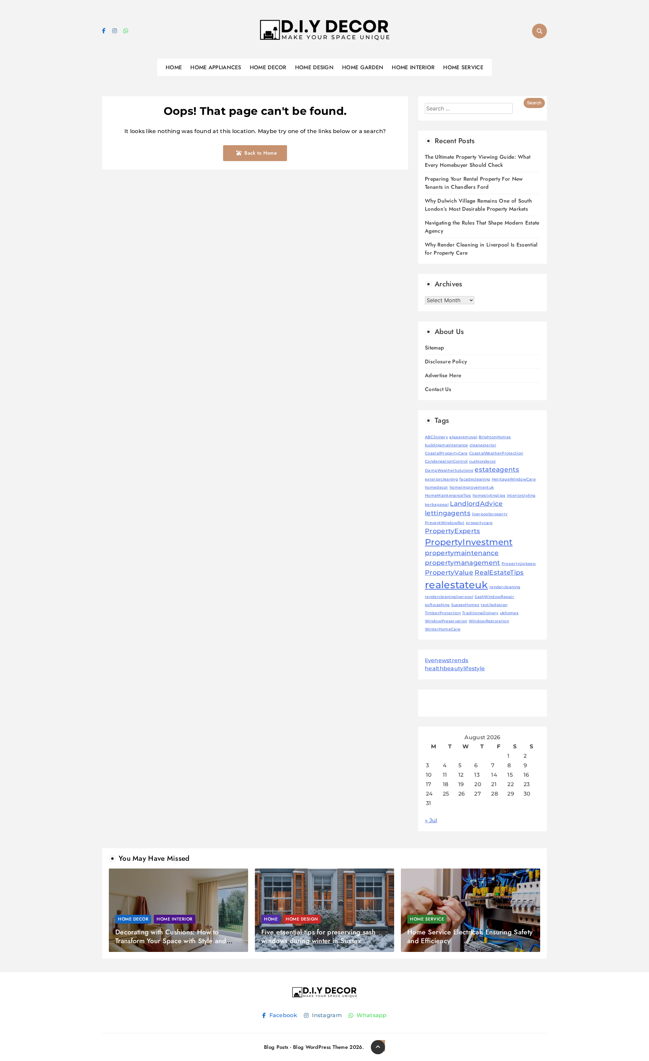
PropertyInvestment (468, 542)
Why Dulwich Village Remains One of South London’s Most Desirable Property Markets (478, 205)
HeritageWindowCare (514, 479)
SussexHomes (465, 605)
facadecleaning (474, 479)
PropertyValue (449, 572)
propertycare (479, 523)
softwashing (437, 605)
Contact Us (438, 389)
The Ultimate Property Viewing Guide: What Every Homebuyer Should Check (477, 161)
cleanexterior (483, 445)
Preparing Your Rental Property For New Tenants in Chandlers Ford (474, 183)
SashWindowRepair (494, 597)
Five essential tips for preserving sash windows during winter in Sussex (318, 936)
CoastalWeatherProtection (496, 453)
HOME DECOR (268, 67)
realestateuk (456, 585)
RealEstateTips (499, 572)
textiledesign (494, 605)
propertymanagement (462, 563)
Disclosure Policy (446, 361)
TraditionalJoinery (480, 613)
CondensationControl (446, 461)
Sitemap (434, 348)
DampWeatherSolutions (449, 470)
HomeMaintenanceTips (448, 495)
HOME (174, 67)
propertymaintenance (462, 553)
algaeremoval (463, 437)
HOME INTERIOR (413, 67)
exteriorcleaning (441, 479)
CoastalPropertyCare (446, 453)
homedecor (436, 487)
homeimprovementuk (472, 487)
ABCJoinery (436, 437)
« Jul (431, 820)
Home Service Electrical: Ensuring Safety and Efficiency (469, 936)
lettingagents (448, 513)
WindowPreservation (446, 621)
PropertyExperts (452, 531)
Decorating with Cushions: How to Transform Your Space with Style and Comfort (170, 941)
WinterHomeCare (442, 629)
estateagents (497, 469)
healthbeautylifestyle (455, 668)
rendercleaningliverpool (449, 597)
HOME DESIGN (314, 67)
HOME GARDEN (362, 67)
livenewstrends (446, 660)
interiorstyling (521, 495)
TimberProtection (443, 613)
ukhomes (509, 613)
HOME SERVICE (463, 67)
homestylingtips (489, 495)
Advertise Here (443, 375)
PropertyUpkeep (519, 564)
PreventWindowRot (444, 523)
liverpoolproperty (489, 514)
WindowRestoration (489, 621)
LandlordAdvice (476, 504)
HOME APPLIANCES (215, 67)
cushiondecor (482, 461)
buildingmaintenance (446, 445)
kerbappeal (437, 504)
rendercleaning (504, 587)
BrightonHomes (495, 437)
